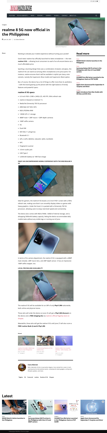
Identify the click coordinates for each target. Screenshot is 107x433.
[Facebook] (91, 1)
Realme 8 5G (44, 377)
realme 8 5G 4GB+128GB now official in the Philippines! (26, 349)
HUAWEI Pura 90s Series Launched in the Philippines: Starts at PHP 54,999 (90, 78)
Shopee (51, 377)
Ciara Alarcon (20, 39)
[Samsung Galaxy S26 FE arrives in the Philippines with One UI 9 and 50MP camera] (40, 407)
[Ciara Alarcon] (22, 367)
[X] (95, 1)
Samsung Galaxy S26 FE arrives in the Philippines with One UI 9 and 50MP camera (88, 70)
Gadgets (4, 24)
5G (25, 377)
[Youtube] (97, 1)
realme (36, 377)
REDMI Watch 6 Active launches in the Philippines (89, 62)
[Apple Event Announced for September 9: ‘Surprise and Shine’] (93, 407)
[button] (96, 15)
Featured (30, 377)
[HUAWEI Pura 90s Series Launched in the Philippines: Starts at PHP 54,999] (66, 407)
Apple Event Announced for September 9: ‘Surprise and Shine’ (90, 85)
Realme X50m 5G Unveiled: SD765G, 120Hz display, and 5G (63, 349)
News (77, 59)
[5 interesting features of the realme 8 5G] (45, 341)
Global (78, 83)
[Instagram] (93, 1)
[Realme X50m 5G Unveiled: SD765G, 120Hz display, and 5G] (63, 341)
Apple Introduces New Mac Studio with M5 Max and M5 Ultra (89, 93)
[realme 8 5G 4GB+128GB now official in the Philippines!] (26, 341)
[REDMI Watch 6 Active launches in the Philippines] (14, 407)
